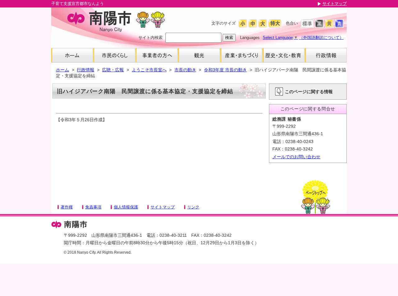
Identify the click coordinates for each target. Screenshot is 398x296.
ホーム (62, 69)
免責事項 (93, 207)
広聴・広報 (113, 69)
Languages (250, 37)
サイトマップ (334, 3)
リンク (193, 207)
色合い (292, 23)
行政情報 (85, 69)
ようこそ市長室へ (149, 69)
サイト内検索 (150, 37)
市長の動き (185, 69)
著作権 (67, 207)
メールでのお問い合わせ (296, 156)
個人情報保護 (126, 207)
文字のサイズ (223, 23)
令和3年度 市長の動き (225, 69)
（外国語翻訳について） (321, 37)
